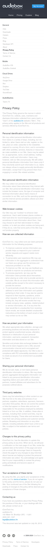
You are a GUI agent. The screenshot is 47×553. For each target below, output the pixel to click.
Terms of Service (22, 542)
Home (10, 15)
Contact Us (25, 546)
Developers (35, 542)
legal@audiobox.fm (10, 519)
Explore (29, 15)
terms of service (20, 479)
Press (15, 546)
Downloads (6, 546)
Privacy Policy (8, 542)
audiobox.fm (18, 120)
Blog (37, 15)
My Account (38, 6)
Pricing (19, 15)
